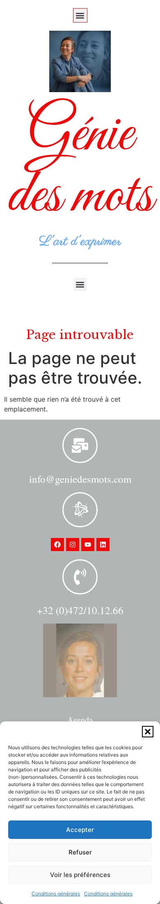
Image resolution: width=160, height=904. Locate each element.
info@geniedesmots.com (80, 479)
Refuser (80, 852)
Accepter (80, 830)
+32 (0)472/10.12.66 (80, 610)
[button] (148, 732)
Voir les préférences (80, 875)
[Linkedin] (103, 544)
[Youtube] (87, 544)
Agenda (80, 719)
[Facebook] (57, 544)
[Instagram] (72, 544)
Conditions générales (56, 893)
